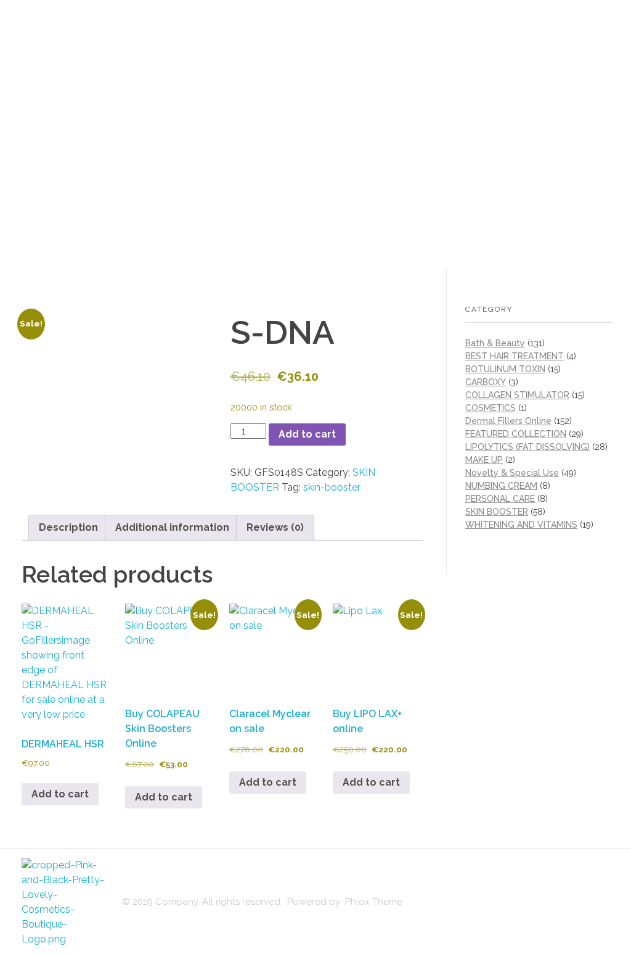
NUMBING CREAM (501, 486)
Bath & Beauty (495, 343)
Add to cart (307, 434)
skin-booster (331, 487)
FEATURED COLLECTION (515, 434)
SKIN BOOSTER (496, 512)
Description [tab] (68, 527)
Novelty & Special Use (512, 473)
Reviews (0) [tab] (275, 527)
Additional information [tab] (172, 527)
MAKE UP (484, 460)
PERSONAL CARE (500, 499)
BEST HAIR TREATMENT (514, 356)
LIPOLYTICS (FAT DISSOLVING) (527, 447)
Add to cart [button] (60, 794)
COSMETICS (490, 408)
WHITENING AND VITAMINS (521, 525)
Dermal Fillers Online (508, 421)
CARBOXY (485, 382)
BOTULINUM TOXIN (505, 369)
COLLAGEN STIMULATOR (517, 395)
